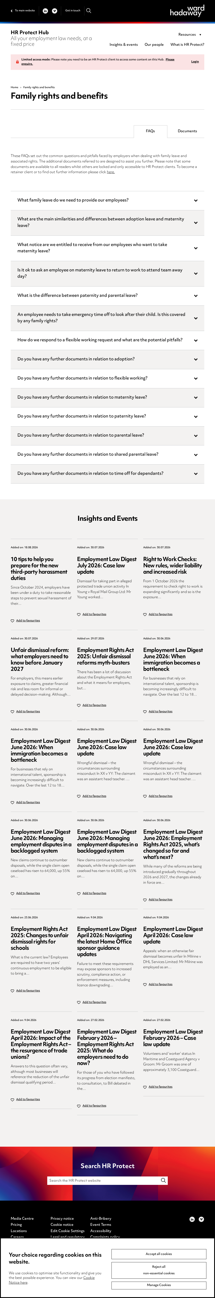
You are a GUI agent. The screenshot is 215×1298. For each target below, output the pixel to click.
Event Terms (100, 1225)
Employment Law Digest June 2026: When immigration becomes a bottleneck (173, 660)
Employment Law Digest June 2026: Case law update (107, 748)
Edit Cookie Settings (68, 1231)
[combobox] (190, 35)
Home (14, 87)
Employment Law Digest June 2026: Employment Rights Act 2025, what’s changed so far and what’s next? (173, 845)
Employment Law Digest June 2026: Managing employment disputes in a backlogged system (41, 842)
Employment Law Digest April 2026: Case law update (173, 936)
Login (195, 62)
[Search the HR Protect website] (164, 1180)
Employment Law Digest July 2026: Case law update (107, 566)
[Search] (88, 10)
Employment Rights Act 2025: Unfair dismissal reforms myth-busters (105, 657)
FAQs (150, 131)
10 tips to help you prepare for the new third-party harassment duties (39, 569)
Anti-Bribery (100, 1218)
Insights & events (124, 45)
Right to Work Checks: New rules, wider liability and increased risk (172, 566)
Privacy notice (62, 1218)
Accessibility (100, 1231)
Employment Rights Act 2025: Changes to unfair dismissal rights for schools (39, 939)
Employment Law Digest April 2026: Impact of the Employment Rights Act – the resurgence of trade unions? (41, 1044)
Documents (187, 131)
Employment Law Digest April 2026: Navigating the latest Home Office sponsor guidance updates (107, 942)
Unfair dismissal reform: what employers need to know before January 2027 (40, 660)
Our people (154, 45)
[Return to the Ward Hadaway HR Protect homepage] (187, 11)
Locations (19, 1231)
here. (111, 172)
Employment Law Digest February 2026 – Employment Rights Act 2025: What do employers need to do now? (107, 1047)
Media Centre (22, 1218)
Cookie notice (62, 1225)
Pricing (16, 1225)
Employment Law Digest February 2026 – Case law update (173, 1038)
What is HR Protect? (187, 45)
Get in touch (72, 10)
